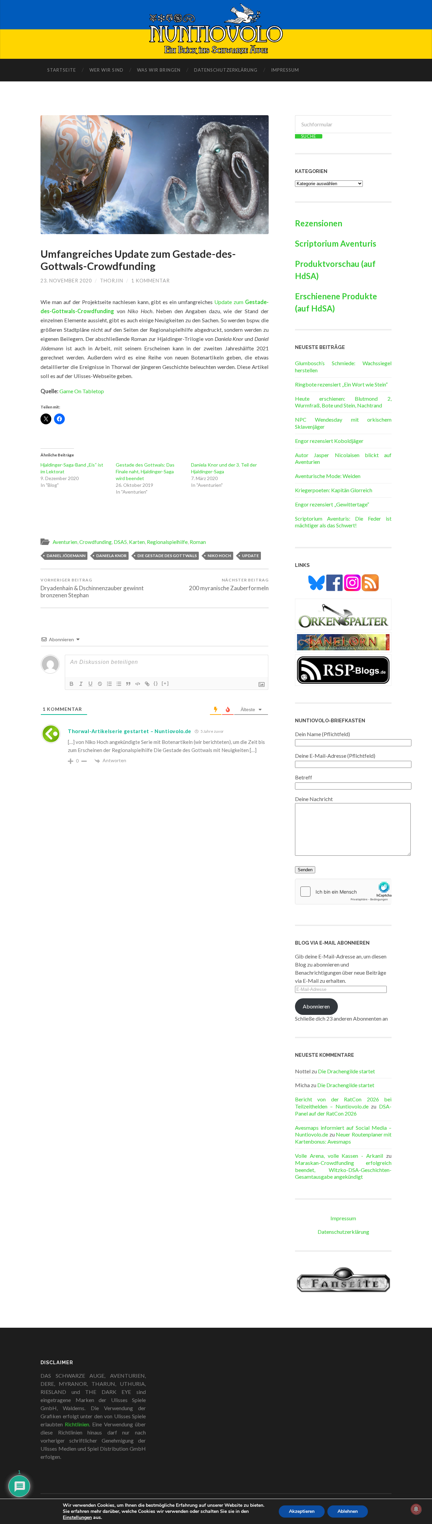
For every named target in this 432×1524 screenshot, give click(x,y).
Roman (198, 542)
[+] (165, 683)
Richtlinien (77, 1424)
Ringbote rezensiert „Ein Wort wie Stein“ (341, 384)
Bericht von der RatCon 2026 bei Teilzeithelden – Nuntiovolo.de (343, 1102)
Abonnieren (316, 1006)
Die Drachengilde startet (346, 1071)
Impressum (285, 70)
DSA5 (120, 542)
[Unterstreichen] (90, 684)
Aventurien (65, 542)
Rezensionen (318, 223)
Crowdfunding (95, 542)
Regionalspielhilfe (167, 542)
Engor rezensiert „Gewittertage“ (332, 504)
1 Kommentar (150, 280)
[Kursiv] (81, 684)
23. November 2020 (66, 280)
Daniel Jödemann (66, 555)
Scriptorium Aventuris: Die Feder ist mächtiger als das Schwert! (343, 522)
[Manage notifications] (416, 1509)
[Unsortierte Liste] (119, 684)
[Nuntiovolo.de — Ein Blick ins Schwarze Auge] (216, 28)
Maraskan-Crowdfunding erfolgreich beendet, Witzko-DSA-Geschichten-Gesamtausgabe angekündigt (343, 1169)
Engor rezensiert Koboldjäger (329, 441)
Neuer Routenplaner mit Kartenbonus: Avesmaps (343, 1138)
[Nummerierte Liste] (109, 684)
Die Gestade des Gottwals (167, 555)
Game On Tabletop (82, 391)
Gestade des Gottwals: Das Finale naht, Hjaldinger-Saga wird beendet (145, 471)
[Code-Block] (137, 684)
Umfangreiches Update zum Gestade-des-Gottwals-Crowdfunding (138, 260)
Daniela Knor (111, 555)
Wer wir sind (106, 70)
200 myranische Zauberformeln (229, 584)
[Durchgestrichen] (100, 684)
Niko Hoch (219, 555)
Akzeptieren (302, 1511)
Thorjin (111, 280)
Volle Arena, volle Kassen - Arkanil (339, 1155)
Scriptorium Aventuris (335, 243)
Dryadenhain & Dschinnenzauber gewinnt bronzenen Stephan (92, 588)
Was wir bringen (159, 70)
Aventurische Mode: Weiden (327, 476)
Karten (137, 542)
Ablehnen (348, 1511)
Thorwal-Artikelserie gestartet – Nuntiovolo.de (129, 731)
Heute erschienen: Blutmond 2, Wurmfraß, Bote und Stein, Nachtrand (343, 402)
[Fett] (71, 684)
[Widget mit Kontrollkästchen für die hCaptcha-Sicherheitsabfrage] (343, 891)
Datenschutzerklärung (226, 70)
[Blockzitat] (128, 684)
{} (156, 683)
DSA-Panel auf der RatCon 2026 (343, 1110)
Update (250, 555)
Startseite (61, 70)
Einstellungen (77, 1518)
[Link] (147, 684)
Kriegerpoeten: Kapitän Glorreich (333, 490)
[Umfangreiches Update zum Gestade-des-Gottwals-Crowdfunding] (154, 174)
